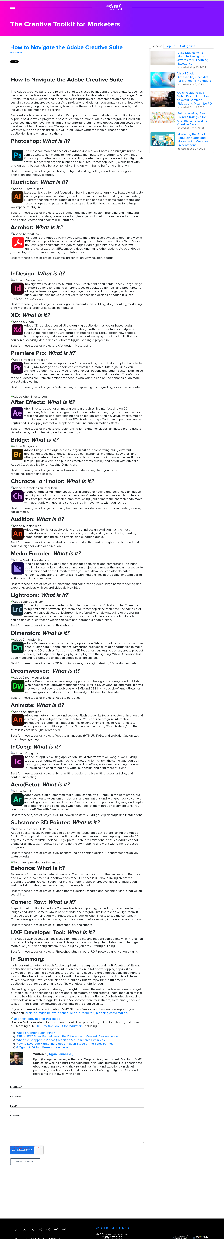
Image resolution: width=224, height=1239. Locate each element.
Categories (187, 46)
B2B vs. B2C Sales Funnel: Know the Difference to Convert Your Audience (67, 1036)
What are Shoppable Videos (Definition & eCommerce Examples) (61, 1040)
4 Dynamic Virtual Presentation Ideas (42, 1047)
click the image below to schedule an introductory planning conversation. (76, 1013)
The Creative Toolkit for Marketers (59, 1026)
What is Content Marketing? (35, 1032)
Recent (157, 46)
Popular (170, 46)
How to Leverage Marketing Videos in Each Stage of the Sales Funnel (64, 1043)
